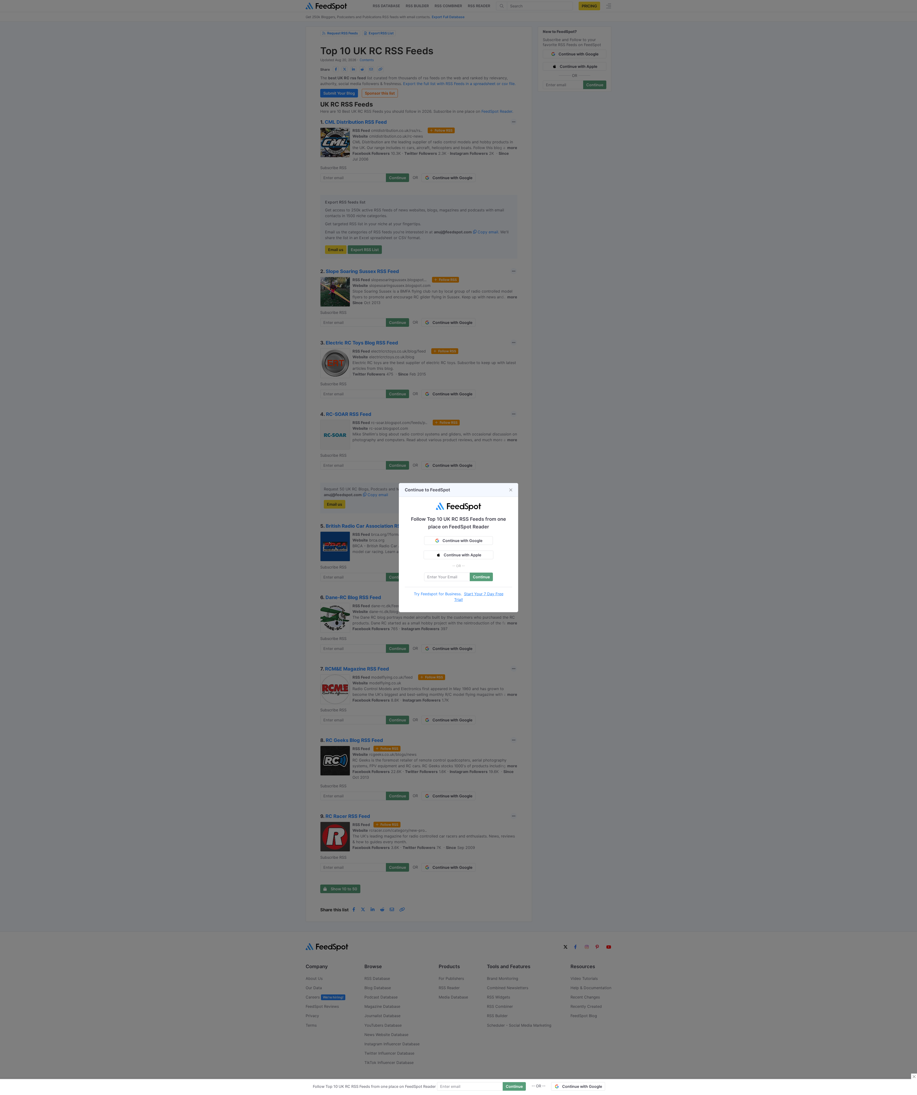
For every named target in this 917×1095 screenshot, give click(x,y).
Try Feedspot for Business (437, 593)
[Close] (511, 490)
